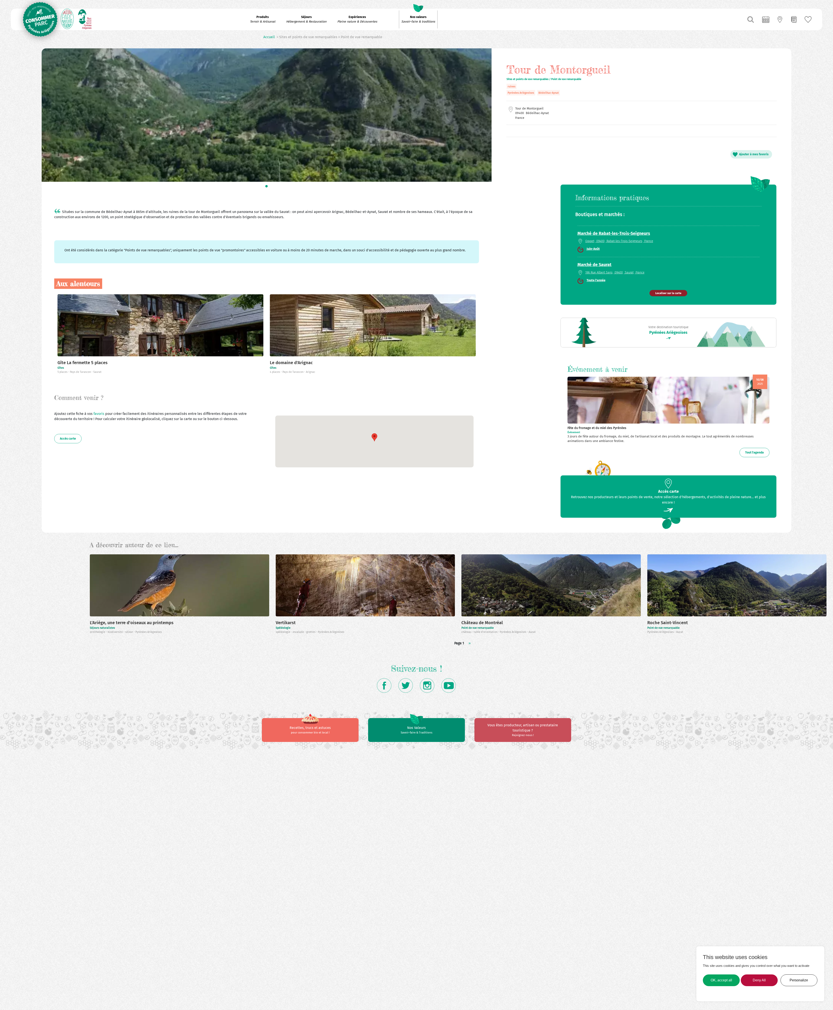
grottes (311, 632)
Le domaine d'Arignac (291, 362)
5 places (62, 371)
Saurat (97, 371)
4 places (275, 371)
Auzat (532, 632)
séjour (129, 632)
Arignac (310, 371)
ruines (511, 86)
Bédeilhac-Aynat (548, 92)
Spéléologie (283, 627)
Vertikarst (286, 622)
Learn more (713, 992)
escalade (299, 632)
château (466, 632)
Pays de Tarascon (81, 371)
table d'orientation (486, 632)
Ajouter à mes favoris (754, 154)
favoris (99, 414)
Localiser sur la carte (668, 293)
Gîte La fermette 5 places (82, 362)
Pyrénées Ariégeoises (521, 92)
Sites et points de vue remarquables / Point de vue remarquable (544, 79)
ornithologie (98, 632)
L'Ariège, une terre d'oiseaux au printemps (132, 622)
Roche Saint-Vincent (667, 622)
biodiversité (115, 632)
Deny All (759, 980)
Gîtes (60, 367)
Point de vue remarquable (477, 627)
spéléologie (283, 632)
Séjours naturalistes (102, 627)
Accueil (269, 37)
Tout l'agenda (754, 452)
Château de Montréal (482, 622)
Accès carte (68, 438)
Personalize (799, 980)
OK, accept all (721, 980)
